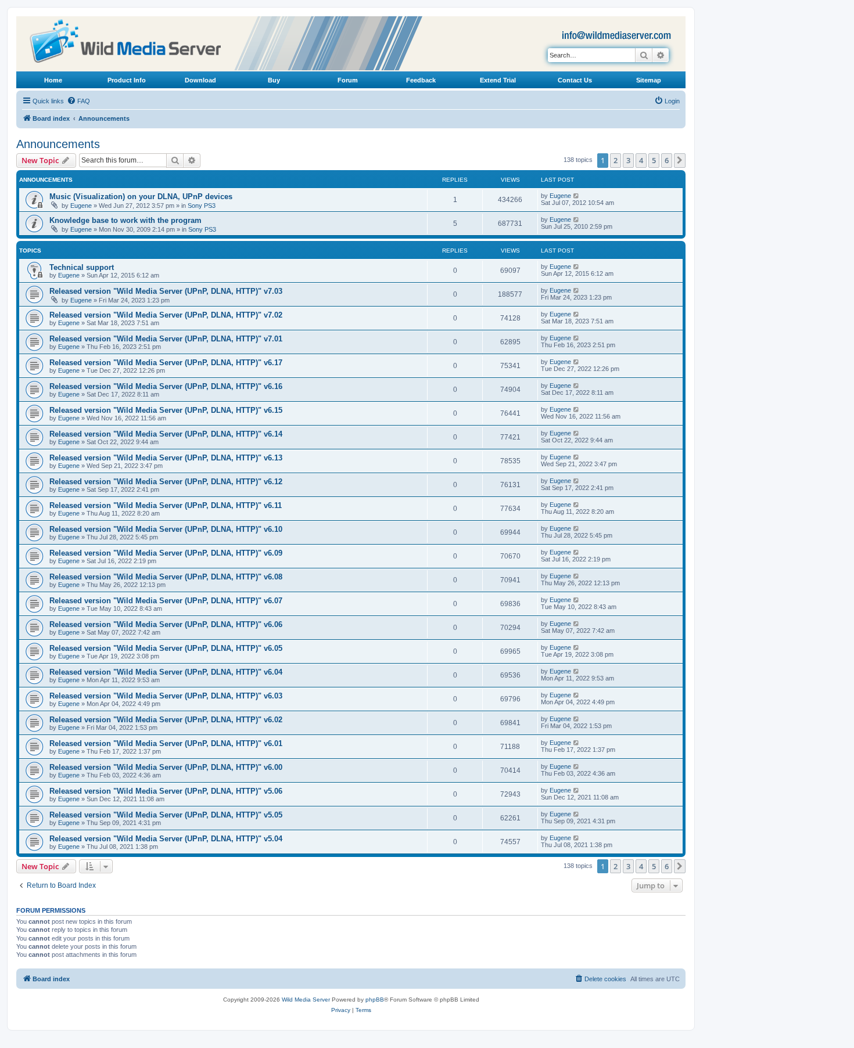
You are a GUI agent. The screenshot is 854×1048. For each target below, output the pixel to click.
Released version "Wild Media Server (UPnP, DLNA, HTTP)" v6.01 (165, 743)
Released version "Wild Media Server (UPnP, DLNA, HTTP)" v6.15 (165, 410)
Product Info (126, 80)
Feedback (421, 80)
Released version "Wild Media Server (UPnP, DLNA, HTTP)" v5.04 (165, 838)
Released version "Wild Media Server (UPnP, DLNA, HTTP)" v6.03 (165, 696)
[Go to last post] (576, 195)
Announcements (58, 144)
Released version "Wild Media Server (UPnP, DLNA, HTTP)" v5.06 (165, 791)
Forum (348, 80)
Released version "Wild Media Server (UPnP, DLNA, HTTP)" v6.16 (165, 386)
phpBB (374, 999)
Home (53, 80)
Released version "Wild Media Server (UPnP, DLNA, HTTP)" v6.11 (165, 505)
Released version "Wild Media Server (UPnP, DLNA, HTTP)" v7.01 (165, 338)
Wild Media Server (306, 999)
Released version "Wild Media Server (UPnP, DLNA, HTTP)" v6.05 (165, 648)
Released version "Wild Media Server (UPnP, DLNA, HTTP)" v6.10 (165, 529)
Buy (274, 80)
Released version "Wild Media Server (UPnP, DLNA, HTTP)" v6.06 (165, 624)
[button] (680, 160)
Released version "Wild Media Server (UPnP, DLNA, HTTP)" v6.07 (165, 600)
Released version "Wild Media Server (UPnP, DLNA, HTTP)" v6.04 (165, 672)
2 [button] (615, 160)
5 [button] (654, 160)
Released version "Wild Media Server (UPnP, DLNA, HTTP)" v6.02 (165, 719)
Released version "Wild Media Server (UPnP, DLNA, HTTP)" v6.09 (165, 553)
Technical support (81, 267)
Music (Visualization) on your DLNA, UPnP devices (140, 196)
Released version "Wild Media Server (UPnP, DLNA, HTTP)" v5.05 (165, 815)
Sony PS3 (202, 205)
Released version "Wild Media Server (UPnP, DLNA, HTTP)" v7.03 (165, 291)
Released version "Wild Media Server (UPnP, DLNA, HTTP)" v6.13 (165, 457)
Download (200, 80)
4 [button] (641, 160)
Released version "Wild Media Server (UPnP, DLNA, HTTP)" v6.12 (165, 481)
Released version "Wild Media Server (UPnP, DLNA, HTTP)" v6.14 (165, 434)
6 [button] (667, 160)
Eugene (81, 205)
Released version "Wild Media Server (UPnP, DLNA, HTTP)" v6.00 (165, 767)
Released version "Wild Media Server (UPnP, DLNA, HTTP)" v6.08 (165, 576)
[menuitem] (78, 101)
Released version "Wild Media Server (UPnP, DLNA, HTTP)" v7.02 (165, 315)
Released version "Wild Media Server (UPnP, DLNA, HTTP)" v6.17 (165, 362)
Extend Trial (498, 80)
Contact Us (575, 80)
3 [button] (628, 160)
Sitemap (648, 80)
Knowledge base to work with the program (125, 220)
